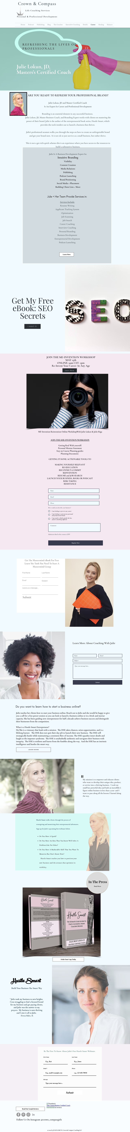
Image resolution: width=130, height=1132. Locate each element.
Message (45, 1079)
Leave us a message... (30, 588)
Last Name (46, 573)
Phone (73, 1068)
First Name (26, 573)
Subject (44, 581)
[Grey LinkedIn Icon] (33, 1114)
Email (24, 580)
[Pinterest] (23, 1115)
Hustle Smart (41, 820)
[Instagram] (28, 1115)
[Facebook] (18, 1115)
